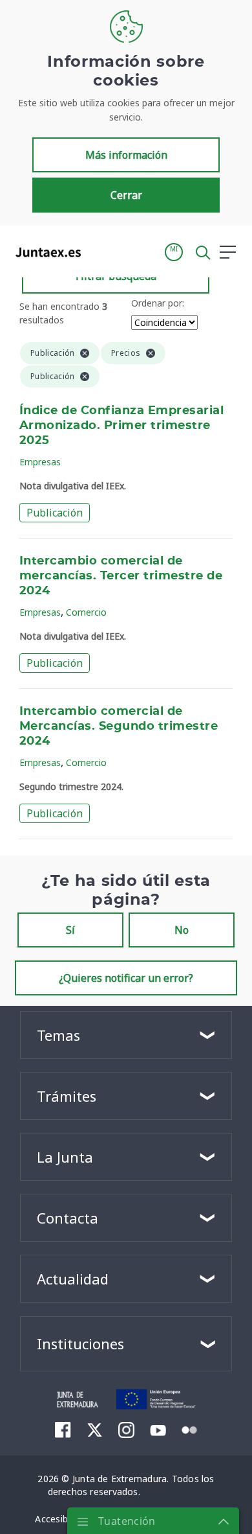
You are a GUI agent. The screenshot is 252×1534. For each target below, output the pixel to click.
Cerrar (126, 195)
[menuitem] (63, 1430)
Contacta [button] (67, 1217)
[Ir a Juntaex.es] (44, 252)
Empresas (40, 462)
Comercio (86, 612)
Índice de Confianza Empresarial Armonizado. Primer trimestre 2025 (121, 426)
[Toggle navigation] (99, 251)
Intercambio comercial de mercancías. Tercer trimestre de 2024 (120, 576)
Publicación (54, 513)
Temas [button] (58, 1035)
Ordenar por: (157, 303)
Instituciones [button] (80, 1343)
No (181, 930)
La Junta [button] (65, 1157)
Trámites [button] (66, 1096)
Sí (70, 930)
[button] (174, 252)
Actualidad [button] (73, 1278)
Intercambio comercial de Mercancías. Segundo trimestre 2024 (118, 726)
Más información (126, 155)
